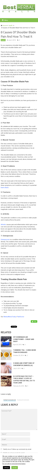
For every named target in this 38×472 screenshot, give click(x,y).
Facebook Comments (23, 400)
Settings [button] (6, 467)
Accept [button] (15, 467)
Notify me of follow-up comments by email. (17, 449)
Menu (6, 20)
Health (3, 40)
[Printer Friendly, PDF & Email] (34, 321)
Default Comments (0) (10, 400)
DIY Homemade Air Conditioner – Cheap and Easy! (23, 339)
